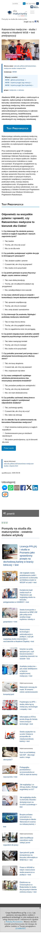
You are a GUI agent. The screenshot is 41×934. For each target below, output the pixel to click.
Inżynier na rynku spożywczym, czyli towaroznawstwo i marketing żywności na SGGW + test (28, 654)
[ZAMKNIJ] (20, 928)
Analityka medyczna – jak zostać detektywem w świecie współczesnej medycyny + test (28, 671)
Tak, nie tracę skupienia (13, 363)
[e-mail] (17, 489)
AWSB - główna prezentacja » (15, 80)
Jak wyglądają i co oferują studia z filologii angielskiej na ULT (29, 787)
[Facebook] (23, 489)
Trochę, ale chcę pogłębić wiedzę (17, 325)
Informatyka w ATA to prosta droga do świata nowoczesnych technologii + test (28, 720)
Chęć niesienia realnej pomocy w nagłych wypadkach (19, 428)
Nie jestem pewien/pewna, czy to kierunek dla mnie (20, 441)
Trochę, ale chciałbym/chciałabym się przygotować (18, 285)
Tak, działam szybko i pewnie (16, 261)
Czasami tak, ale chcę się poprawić (18, 264)
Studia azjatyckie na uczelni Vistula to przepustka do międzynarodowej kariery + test (27, 736)
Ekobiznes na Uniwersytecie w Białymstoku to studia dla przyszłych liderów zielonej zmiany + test (28, 887)
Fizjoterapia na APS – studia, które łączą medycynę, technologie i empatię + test (29, 705)
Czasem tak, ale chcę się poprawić (18, 367)
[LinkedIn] (35, 489)
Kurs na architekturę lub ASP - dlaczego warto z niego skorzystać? (19, 756)
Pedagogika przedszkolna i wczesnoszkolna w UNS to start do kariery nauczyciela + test (20, 772)
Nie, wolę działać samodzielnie (16, 310)
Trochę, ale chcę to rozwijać (15, 306)
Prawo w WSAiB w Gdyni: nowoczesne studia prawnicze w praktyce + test (27, 871)
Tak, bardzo (9, 241)
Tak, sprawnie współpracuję (15, 302)
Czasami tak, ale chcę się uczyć (17, 411)
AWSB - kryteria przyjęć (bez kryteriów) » (19, 85)
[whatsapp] (10, 489)
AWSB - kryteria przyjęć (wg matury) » (18, 82)
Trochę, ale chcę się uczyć (14, 245)
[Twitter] (29, 489)
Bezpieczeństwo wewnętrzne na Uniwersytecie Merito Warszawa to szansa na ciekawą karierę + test (19, 821)
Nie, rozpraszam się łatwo (14, 371)
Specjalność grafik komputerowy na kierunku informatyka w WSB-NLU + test (29, 856)
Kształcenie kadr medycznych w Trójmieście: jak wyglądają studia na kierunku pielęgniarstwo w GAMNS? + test (19, 596)
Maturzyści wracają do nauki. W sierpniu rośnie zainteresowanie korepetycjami (20, 690)
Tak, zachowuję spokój (13, 408)
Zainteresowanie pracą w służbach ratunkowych (17, 434)
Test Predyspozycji (17, 128)
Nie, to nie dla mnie (12, 248)
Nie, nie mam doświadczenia (15, 393)
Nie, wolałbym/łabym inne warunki (17, 290)
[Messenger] (4, 489)
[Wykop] (5, 496)
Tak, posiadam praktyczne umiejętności (19, 385)
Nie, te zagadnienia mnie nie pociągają (19, 329)
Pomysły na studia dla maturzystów (14, 19)
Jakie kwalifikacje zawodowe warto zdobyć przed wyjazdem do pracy (18, 841)
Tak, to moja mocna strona (14, 322)
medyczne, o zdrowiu (16, 90)
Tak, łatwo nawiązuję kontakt (15, 341)
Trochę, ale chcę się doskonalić (16, 389)
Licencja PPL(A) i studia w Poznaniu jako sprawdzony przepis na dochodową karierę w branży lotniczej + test (20, 555)
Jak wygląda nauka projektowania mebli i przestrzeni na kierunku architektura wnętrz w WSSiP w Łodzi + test (29, 577)
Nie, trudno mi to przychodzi (15, 268)
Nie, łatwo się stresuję (13, 415)
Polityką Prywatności (14, 922)
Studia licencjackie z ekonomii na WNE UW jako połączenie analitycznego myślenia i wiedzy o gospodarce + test (20, 616)
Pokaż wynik (9, 448)
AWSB (14, 72)
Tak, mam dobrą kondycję (14, 280)
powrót (9, 513)
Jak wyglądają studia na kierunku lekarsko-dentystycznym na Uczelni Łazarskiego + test (28, 802)
